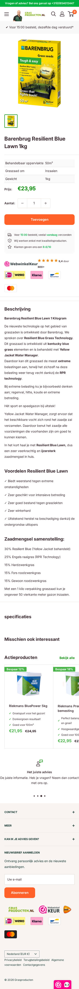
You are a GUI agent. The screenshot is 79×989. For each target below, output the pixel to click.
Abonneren (20, 892)
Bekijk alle (67, 658)
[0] (71, 14)
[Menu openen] (6, 14)
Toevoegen (39, 219)
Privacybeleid (13, 960)
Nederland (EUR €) (18, 954)
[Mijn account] (62, 14)
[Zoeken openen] (53, 14)
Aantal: (9, 203)
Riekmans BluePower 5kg (28, 706)
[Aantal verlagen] (22, 203)
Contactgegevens (34, 964)
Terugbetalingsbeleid (36, 960)
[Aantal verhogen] (45, 203)
